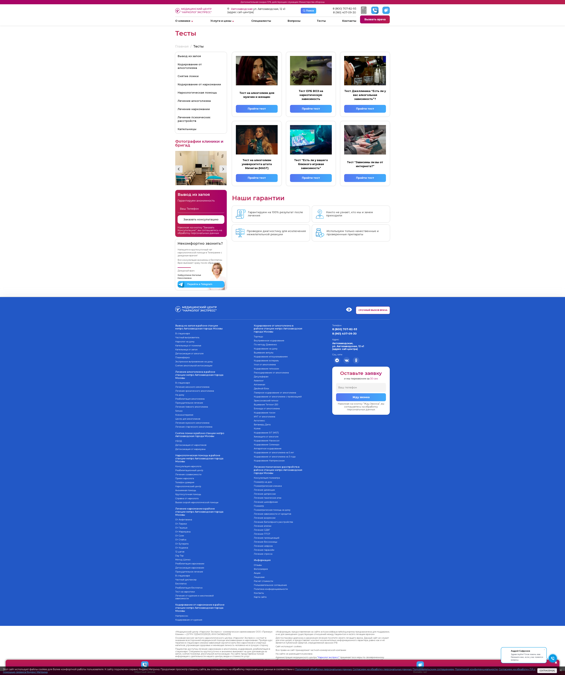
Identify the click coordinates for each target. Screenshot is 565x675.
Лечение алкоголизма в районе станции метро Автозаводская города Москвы (199, 374)
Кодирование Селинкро (266, 444)
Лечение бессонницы (265, 542)
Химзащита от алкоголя (266, 436)
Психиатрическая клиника (268, 486)
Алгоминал (259, 384)
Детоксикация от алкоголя (189, 353)
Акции (257, 573)
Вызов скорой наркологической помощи (196, 502)
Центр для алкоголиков (187, 419)
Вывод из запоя (189, 56)
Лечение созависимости (188, 474)
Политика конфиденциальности (271, 589)
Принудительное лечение (189, 402)
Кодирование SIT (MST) (266, 432)
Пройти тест (257, 108)
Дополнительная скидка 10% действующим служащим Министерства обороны (283, 2)
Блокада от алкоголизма (267, 408)
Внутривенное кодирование (269, 340)
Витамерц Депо (262, 424)
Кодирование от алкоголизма (190, 66)
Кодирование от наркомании (199, 84)
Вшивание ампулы (263, 352)
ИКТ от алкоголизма (264, 416)
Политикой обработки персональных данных (323, 669)
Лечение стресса (263, 554)
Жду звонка (361, 397)
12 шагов (179, 551)
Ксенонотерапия (184, 415)
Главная (182, 46)
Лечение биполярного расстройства (273, 522)
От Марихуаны (183, 531)
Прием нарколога (184, 478)
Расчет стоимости (263, 581)
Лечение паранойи (264, 550)
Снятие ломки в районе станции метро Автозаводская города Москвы (199, 435)
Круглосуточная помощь (188, 494)
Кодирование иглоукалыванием (271, 356)
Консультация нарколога (188, 466)
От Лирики (181, 523)
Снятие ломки (188, 76)
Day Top (179, 555)
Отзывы (258, 565)
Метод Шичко (183, 559)
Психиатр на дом (263, 482)
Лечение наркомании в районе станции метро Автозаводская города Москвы (199, 511)
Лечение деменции (264, 490)
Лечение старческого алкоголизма (193, 426)
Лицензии (259, 577)
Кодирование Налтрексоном (269, 460)
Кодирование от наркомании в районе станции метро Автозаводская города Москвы (199, 607)
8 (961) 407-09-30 (344, 12)
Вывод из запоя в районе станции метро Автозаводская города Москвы (199, 327)
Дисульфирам (261, 376)
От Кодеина (181, 547)
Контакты (349, 21)
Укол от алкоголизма (265, 364)
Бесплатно (181, 583)
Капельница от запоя (186, 349)
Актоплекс (259, 420)
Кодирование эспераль (266, 360)
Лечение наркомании (194, 109)
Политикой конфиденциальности (476, 669)
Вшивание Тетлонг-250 (266, 404)
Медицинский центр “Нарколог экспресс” (196, 11)
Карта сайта (260, 597)
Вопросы (294, 21)
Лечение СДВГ (262, 530)
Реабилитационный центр (189, 470)
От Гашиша (181, 527)
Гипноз (178, 411)
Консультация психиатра (267, 478)
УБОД (178, 441)
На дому (179, 395)
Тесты (321, 21)
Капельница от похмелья (188, 345)
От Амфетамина (183, 519)
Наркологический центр (188, 486)
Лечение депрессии (265, 494)
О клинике (182, 21)
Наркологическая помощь (197, 92)
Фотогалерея (261, 569)
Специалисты (261, 21)
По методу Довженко (265, 344)
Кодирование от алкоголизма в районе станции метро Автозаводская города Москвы (278, 328)
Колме (257, 428)
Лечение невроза (263, 546)
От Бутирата (181, 543)
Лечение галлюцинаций (266, 538)
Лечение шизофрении (266, 502)
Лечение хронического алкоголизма (194, 391)
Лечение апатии (262, 526)
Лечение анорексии (264, 518)
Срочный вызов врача (372, 310)
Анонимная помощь (185, 490)
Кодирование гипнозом (266, 368)
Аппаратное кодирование (267, 448)
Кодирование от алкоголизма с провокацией (278, 396)
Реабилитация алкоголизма (190, 399)
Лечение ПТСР (262, 534)
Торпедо (258, 336)
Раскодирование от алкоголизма (271, 372)
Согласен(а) (547, 670)
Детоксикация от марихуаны (190, 449)
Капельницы (187, 129)
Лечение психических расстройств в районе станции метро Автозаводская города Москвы (278, 469)
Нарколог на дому (185, 341)
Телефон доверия (184, 482)
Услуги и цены (220, 21)
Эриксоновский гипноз (266, 400)
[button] (179, 169)
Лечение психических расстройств (194, 119)
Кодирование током (264, 412)
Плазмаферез (182, 357)
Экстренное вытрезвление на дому (194, 361)
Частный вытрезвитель (187, 337)
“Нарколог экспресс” (328, 657)
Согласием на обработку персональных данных (382, 669)
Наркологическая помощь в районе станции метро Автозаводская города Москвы (199, 458)
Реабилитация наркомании (189, 563)
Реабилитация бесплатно (189, 587)
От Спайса (180, 539)
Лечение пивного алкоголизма (191, 406)
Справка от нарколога (186, 498)
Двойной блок (261, 388)
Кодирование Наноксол (266, 440)
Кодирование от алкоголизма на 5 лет (274, 452)
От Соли (179, 535)
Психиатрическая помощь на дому (272, 510)
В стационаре (182, 333)
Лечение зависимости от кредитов (272, 514)
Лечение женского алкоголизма (192, 387)
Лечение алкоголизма (194, 101)
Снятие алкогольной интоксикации (193, 365)
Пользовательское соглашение (270, 585)
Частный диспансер (186, 579)
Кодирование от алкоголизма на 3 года (274, 456)
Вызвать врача (375, 19)
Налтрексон (181, 616)
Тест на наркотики (185, 591)
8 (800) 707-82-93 (344, 8)
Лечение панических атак (267, 498)
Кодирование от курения (188, 620)
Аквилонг (259, 380)
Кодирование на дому (265, 348)
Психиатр (259, 506)
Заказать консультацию (200, 219)
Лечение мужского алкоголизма (192, 423)
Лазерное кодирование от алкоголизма (275, 392)
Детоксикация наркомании (189, 567)
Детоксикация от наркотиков (190, 445)
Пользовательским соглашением (433, 669)
